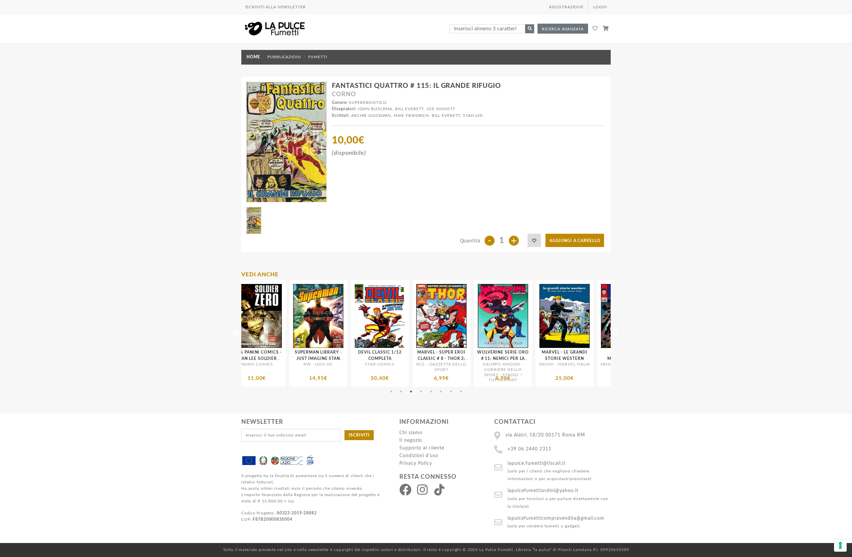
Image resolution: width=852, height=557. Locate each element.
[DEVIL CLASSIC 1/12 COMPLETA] (287, 316)
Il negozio (410, 440)
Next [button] (615, 333)
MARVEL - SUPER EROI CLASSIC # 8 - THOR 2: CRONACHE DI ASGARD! (349, 358)
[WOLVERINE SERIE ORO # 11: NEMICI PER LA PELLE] (410, 316)
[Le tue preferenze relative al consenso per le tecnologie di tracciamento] (840, 545)
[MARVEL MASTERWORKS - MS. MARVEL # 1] (595, 316)
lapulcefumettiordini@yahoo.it (543, 490)
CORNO (344, 95)
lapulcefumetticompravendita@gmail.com (556, 518)
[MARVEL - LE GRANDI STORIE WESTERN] (472, 316)
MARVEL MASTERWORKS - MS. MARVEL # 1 (595, 358)
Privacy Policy (415, 463)
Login (600, 7)
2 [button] (401, 391)
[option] (288, 333)
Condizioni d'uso (418, 455)
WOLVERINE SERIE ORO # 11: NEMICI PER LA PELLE (411, 358)
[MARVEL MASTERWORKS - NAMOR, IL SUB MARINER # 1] (534, 316)
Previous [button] (236, 333)
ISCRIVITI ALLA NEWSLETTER (275, 7)
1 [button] (391, 391)
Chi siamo (410, 432)
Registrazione (566, 7)
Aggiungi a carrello (574, 241)
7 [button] (451, 391)
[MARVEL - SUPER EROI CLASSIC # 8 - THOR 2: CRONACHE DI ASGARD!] (349, 316)
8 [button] (461, 391)
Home (253, 57)
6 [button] (441, 391)
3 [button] (411, 391)
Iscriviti (359, 435)
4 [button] (421, 391)
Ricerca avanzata (563, 29)
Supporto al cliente (421, 447)
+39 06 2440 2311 (529, 448)
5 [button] (431, 391)
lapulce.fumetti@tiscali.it (536, 463)
